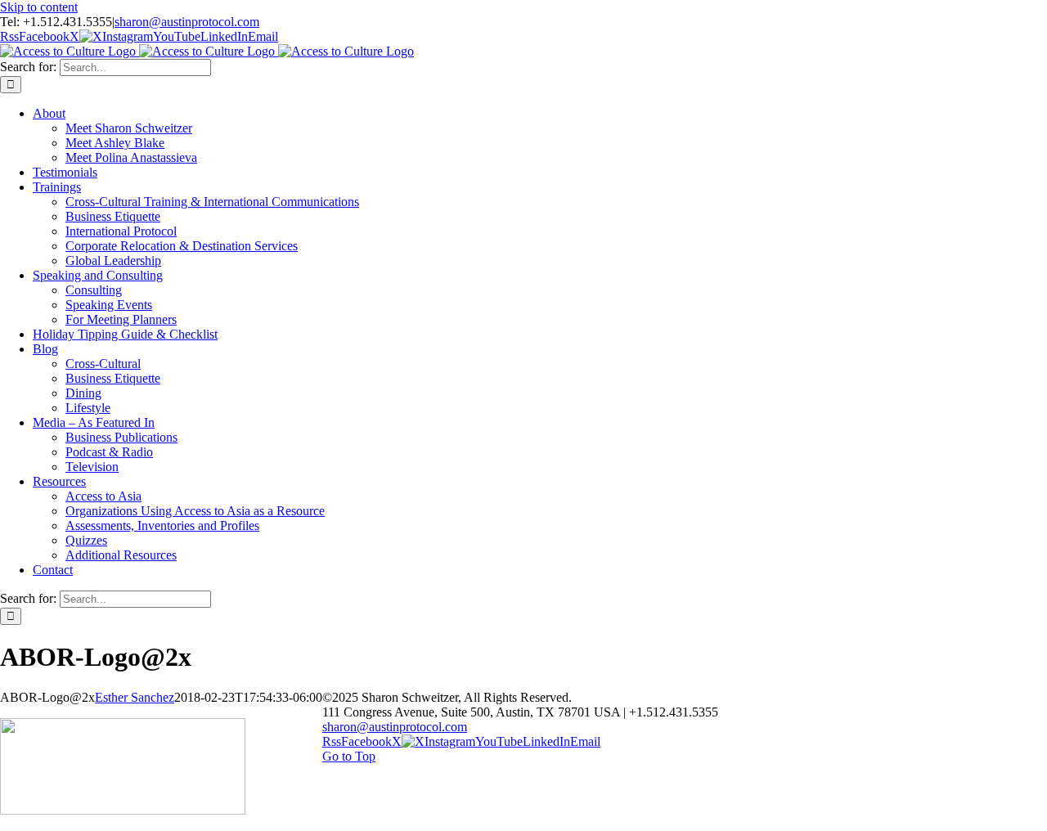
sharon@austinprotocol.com (187, 22)
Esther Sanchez (134, 697)
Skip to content (39, 7)
